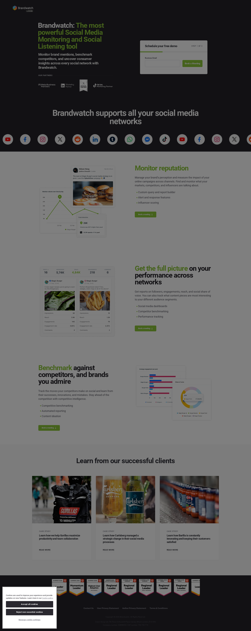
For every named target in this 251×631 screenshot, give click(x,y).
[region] (29, 608)
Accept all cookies (29, 604)
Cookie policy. (47, 598)
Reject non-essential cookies (29, 612)
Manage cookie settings (29, 620)
